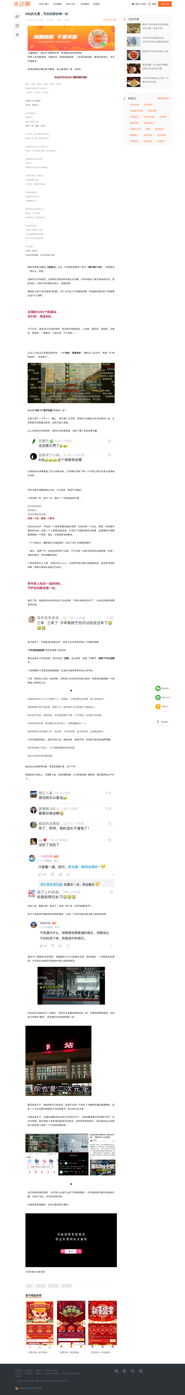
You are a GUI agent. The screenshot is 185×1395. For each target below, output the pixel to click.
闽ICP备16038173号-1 (60, 1381)
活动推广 (163, 117)
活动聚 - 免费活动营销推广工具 (40, 1381)
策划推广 (161, 141)
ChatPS (18, 1376)
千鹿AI (18, 1373)
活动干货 (70, 4)
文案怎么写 (135, 129)
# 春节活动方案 (109, 20)
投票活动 (148, 141)
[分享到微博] (17, 20)
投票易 (96, 4)
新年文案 (66, 1286)
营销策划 (159, 129)
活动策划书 (149, 123)
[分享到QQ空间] (17, 38)
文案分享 (40, 1286)
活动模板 (57, 4)
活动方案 (43, 4)
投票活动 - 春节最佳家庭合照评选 (44, 1352)
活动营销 (161, 135)
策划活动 (148, 135)
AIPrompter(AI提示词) (71, 1373)
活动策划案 (149, 117)
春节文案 (53, 1286)
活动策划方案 (136, 111)
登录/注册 (165, 4)
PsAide (38, 1373)
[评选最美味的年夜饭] (102, 1325)
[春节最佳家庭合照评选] (40, 1325)
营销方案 (152, 111)
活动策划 (148, 104)
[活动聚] (21, 4)
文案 (50, 52)
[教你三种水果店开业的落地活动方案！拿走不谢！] (133, 28)
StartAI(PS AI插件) (51, 1373)
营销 (148, 129)
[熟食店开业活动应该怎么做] (133, 55)
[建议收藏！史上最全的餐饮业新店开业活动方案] (133, 68)
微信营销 (134, 123)
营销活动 (134, 141)
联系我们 (29, 1370)
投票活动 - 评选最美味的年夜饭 (106, 1352)
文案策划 (134, 117)
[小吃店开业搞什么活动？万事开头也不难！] (133, 82)
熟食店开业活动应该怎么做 (155, 51)
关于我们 (19, 1370)
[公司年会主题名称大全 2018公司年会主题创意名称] (133, 41)
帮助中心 (39, 1370)
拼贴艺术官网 (51, 1370)
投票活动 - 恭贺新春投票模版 (73, 1352)
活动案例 (84, 4)
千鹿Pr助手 (28, 1373)
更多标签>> (164, 98)
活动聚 (66, 20)
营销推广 (134, 135)
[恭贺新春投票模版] (71, 1325)
